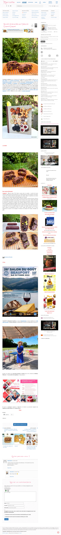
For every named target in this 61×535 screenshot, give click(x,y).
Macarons (25, 12)
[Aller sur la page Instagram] (50, 6)
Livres (36, 2)
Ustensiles (52, 14)
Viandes (13, 13)
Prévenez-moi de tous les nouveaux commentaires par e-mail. (18, 514)
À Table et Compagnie (45, 338)
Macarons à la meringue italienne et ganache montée (49, 123)
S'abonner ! (43, 41)
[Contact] (10, 6)
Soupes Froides (5, 17)
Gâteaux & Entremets (35, 12)
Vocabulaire (53, 12)
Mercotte (9, 2)
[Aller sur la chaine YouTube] (54, 6)
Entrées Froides (5, 14)
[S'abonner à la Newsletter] (57, 6)
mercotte (12, 471)
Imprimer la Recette (8, 257)
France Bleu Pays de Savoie (50, 230)
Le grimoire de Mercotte (47, 111)
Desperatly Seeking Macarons (48, 317)
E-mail (6, 505)
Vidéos (44, 2)
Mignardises (24, 17)
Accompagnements (15, 15)
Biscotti (16, 446)
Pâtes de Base (43, 15)
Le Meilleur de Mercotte (47, 108)
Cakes (33, 13)
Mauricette (9, 460)
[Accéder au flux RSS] (56, 6)
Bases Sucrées (43, 12)
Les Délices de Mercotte (47, 106)
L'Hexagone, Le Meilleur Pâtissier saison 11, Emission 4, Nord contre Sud (11, 430)
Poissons (13, 12)
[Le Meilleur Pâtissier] (24, 2)
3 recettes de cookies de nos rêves (8, 447)
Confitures (23, 15)
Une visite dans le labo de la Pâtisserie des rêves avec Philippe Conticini (32, 447)
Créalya (20, 533)
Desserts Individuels (35, 10)
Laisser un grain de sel (21, 424)
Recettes (18, 2)
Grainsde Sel (32, 25)
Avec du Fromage (15, 17)
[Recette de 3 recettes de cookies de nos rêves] (5, 30)
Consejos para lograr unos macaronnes (49, 335)
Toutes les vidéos (54, 17)
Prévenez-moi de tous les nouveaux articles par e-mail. (16, 516)
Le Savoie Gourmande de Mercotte (49, 103)
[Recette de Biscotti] (26, 30)
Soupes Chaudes (15, 10)
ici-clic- (49, 233)
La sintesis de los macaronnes (48, 334)
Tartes (35, 13)
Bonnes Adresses (50, 2)
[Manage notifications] (58, 532)
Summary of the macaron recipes (48, 318)
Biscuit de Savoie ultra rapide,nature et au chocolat (50, 153)
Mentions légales (5, 533)
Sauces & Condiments (43, 18)
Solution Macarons (46, 118)
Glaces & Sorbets (34, 17)
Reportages (30, 2)
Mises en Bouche (5, 12)
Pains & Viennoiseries (35, 15)
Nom (5, 503)
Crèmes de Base (44, 14)
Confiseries (24, 14)
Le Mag (40, 2)
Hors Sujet (57, 2)
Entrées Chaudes (5, 15)
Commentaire (7, 488)
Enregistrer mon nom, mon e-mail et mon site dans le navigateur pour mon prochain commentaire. (19, 512)
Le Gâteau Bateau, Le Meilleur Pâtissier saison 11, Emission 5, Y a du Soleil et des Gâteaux (29, 430)
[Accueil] (7, 6)
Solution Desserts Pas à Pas (48, 113)
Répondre (9, 467)
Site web (6, 507)
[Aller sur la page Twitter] (52, 6)
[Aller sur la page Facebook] (49, 6)
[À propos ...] (8, 6)
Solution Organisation (47, 116)
